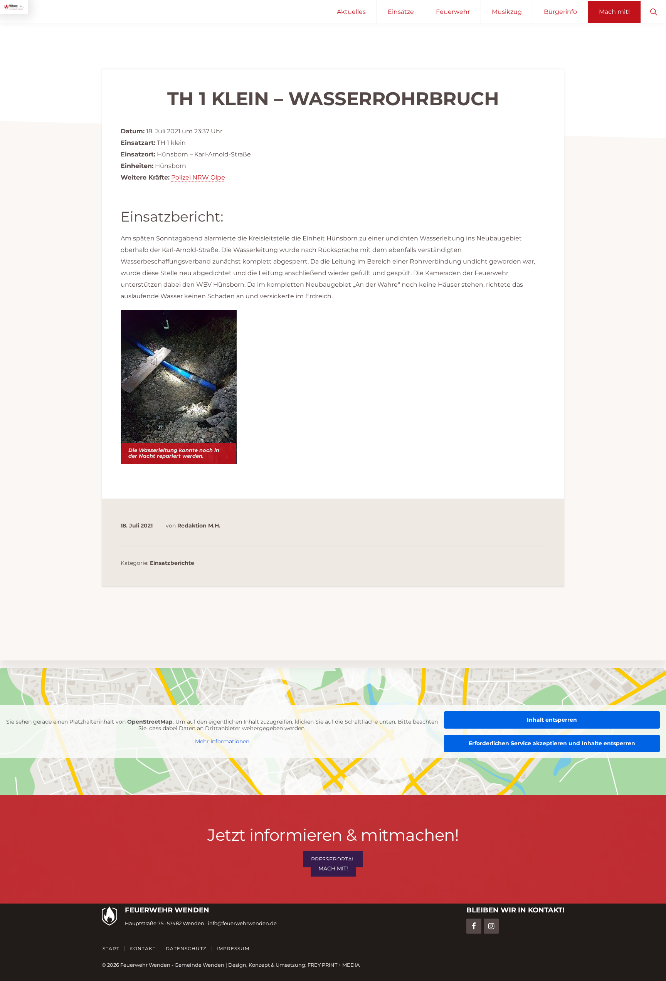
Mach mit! (333, 868)
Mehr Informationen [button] (222, 741)
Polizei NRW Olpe (198, 177)
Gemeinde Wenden (199, 965)
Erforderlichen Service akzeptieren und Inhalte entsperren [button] (552, 743)
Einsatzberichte (172, 562)
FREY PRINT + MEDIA (334, 965)
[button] (653, 11)
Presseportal (333, 859)
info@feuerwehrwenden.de (242, 923)
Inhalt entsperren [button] (552, 719)
